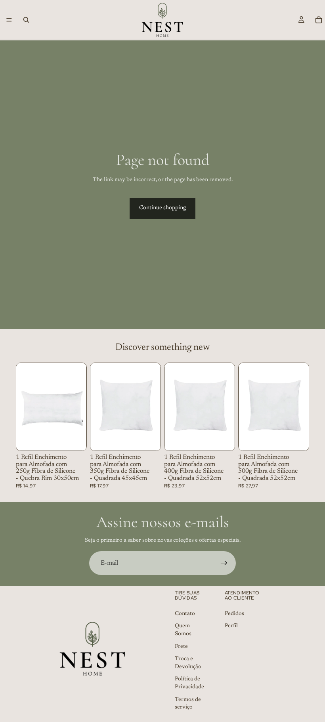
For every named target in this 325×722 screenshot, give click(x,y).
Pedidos (234, 614)
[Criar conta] (224, 563)
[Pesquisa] (26, 20)
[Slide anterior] (25, 406)
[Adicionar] (74, 438)
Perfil (231, 626)
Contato (185, 614)
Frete (181, 646)
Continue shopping (162, 208)
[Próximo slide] (77, 406)
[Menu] (9, 20)
